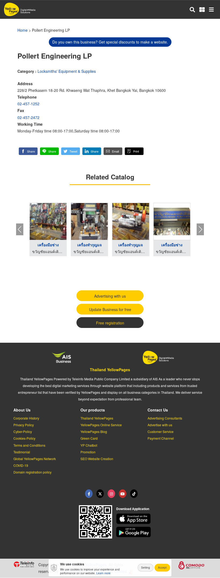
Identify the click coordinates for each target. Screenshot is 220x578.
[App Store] (161, 519)
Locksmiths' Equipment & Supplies (67, 71)
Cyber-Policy (22, 431)
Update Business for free (110, 309)
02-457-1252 (28, 103)
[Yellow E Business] (89, 493)
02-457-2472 (28, 117)
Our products (92, 410)
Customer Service (161, 431)
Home (22, 30)
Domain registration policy (32, 472)
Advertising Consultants (165, 418)
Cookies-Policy (24, 438)
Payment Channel (161, 438)
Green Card (89, 438)
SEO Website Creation (96, 458)
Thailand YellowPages (110, 369)
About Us (22, 410)
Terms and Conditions (29, 445)
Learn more (103, 573)
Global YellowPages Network (34, 458)
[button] (28, 151)
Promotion (88, 452)
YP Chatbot (88, 445)
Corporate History (26, 418)
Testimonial (21, 452)
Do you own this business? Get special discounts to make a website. (110, 42)
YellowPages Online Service (101, 424)
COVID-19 (20, 465)
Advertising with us (110, 296)
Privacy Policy (23, 424)
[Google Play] (161, 532)
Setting (145, 567)
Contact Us (158, 410)
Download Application (132, 508)
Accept (162, 567)
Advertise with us (160, 424)
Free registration (110, 323)
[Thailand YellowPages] (100, 493)
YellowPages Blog (93, 431)
